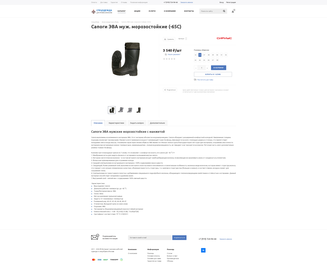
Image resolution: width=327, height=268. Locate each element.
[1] (164, 59)
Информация (153, 249)
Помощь (170, 249)
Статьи (169, 253)
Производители (173, 258)
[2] (167, 59)
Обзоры (170, 261)
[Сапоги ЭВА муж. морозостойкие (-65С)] (125, 59)
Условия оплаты (153, 256)
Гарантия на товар (154, 261)
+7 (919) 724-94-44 (171, 2)
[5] (174, 59)
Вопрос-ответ (172, 256)
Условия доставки (154, 258)
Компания (132, 249)
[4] (172, 59)
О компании (132, 253)
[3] (169, 59)
